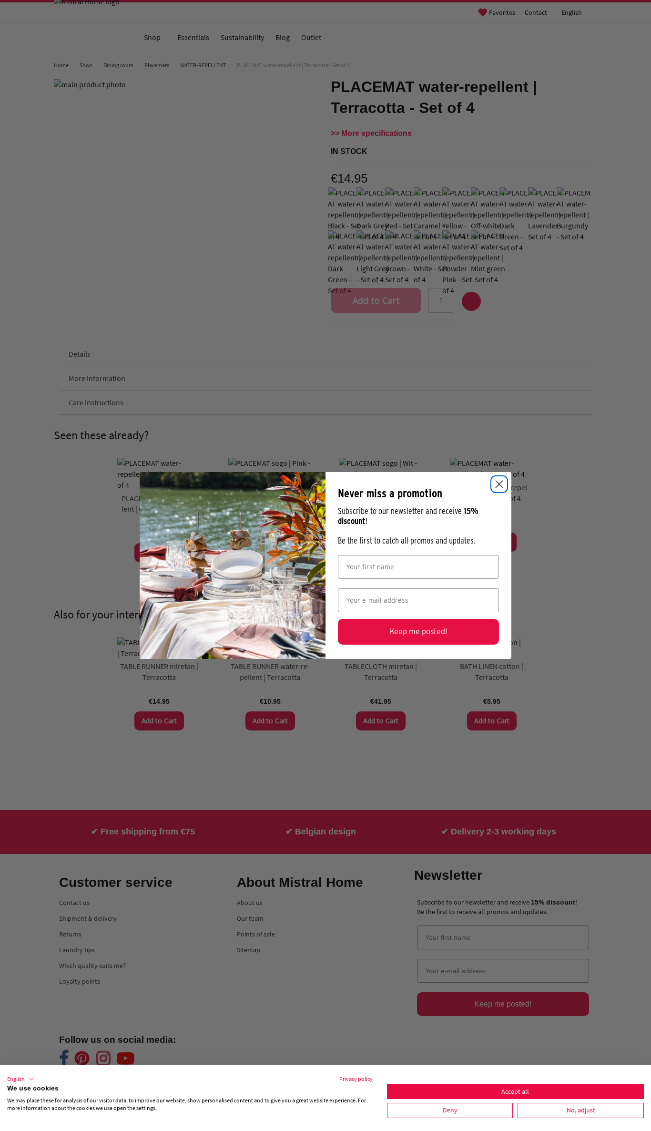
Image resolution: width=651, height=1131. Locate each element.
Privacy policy (356, 1078)
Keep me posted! (418, 631)
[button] (20, 1079)
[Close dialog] (499, 484)
